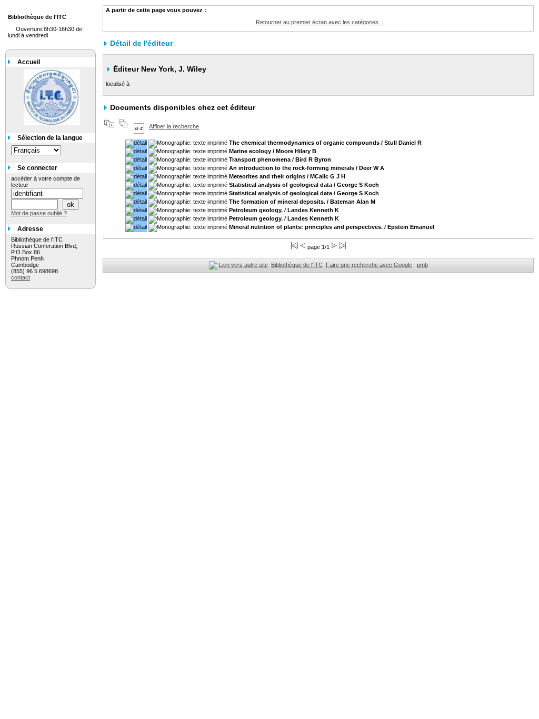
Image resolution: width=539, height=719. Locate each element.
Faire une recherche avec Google (369, 264)
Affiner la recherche (174, 126)
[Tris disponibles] (139, 126)
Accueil (28, 62)
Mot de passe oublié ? (39, 213)
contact (20, 277)
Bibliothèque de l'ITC (297, 264)
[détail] (136, 143)
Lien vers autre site (243, 264)
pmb (422, 264)
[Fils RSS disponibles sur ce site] (213, 264)
